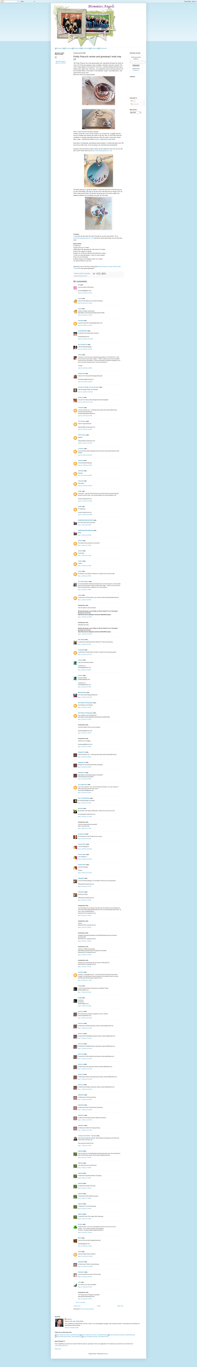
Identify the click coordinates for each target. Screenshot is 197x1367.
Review (85, 276)
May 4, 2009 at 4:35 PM (84, 779)
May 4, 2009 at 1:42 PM (84, 733)
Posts (134, 101)
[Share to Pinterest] (105, 274)
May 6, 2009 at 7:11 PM (84, 966)
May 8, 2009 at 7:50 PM (84, 1208)
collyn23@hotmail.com (61, 1345)
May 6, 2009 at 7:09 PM (84, 915)
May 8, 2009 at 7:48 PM (84, 1157)
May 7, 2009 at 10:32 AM (85, 1089)
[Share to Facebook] (103, 274)
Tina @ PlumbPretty (84, 798)
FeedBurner (136, 70)
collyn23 (69, 1319)
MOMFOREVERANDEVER (85, 520)
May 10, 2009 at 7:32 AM (85, 1232)
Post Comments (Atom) (87, 1309)
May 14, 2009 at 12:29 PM (85, 1266)
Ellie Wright (81, 639)
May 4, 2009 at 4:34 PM (84, 767)
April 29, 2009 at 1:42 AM (85, 325)
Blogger (106, 1353)
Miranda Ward (82, 692)
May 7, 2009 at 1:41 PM (84, 1145)
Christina (80, 972)
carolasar (81, 448)
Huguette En (81, 752)
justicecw (81, 1011)
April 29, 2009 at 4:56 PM (85, 368)
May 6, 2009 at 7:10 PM (84, 954)
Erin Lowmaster (82, 344)
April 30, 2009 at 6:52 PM (85, 415)
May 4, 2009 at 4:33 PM (84, 757)
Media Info (58, 1349)
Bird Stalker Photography (85, 702)
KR (79, 285)
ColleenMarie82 (82, 331)
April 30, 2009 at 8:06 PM (85, 455)
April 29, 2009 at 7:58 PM (85, 381)
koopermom (81, 834)
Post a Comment (80, 1302)
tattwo (80, 595)
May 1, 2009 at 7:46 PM (84, 589)
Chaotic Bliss (82, 844)
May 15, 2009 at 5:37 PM (85, 1299)
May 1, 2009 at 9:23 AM (84, 525)
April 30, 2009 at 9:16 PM (85, 501)
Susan (80, 571)
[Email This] (97, 274)
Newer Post (77, 1306)
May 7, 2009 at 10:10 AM (85, 1018)
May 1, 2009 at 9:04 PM (84, 600)
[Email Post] (93, 273)
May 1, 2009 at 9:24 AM (84, 535)
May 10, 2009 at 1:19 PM (85, 1246)
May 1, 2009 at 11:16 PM (85, 617)
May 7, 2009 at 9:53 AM (84, 1006)
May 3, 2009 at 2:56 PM (84, 670)
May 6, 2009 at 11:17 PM (85, 980)
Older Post (120, 1306)
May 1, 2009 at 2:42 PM (84, 545)
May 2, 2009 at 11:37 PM (85, 654)
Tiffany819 (81, 878)
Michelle (80, 808)
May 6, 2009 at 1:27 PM (84, 886)
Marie (79, 1238)
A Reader (81, 407)
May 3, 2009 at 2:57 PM (84, 687)
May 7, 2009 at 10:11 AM (85, 1028)
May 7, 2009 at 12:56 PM (85, 1099)
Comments (135, 104)
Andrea (80, 540)
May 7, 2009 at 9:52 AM (84, 992)
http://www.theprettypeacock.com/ (102, 150)
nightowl (80, 1151)
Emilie (80, 491)
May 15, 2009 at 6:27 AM (85, 1287)
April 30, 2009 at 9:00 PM (85, 465)
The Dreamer (82, 421)
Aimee (80, 354)
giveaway (80, 276)
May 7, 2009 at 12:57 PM (85, 1120)
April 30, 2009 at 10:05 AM (85, 392)
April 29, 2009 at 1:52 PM (85, 349)
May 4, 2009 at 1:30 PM (84, 707)
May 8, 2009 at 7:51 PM (84, 1218)
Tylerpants (81, 1272)
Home (99, 1306)
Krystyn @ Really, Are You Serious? (88, 387)
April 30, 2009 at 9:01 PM (85, 485)
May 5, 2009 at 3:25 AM (84, 803)
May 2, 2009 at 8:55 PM (84, 644)
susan (80, 298)
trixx (79, 1282)
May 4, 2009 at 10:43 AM (85, 697)
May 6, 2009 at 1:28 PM (84, 900)
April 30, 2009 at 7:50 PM (85, 429)
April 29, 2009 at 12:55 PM (85, 339)
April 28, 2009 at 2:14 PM (85, 293)
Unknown (80, 320)
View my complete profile (72, 1327)
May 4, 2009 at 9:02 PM (84, 792)
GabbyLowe (81, 373)
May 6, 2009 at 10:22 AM (85, 872)
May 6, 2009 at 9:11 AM (84, 838)
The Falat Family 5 (83, 581)
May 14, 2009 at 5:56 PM (85, 1276)
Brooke (80, 1224)
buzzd (79, 1251)
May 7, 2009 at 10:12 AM (85, 1048)
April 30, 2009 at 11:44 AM (85, 402)
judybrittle (81, 1095)
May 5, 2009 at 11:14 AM (85, 816)
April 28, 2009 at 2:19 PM (85, 303)
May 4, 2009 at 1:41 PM (84, 719)
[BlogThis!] (99, 274)
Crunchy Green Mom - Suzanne (87, 1135)
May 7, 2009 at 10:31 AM (85, 1079)
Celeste (80, 660)
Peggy (80, 986)
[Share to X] (101, 274)
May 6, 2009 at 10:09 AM (85, 849)
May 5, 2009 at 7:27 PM (84, 828)
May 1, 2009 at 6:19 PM (84, 576)
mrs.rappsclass (82, 784)
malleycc (80, 397)
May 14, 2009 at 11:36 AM (85, 1256)
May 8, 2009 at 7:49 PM (84, 1178)
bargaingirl (81, 650)
